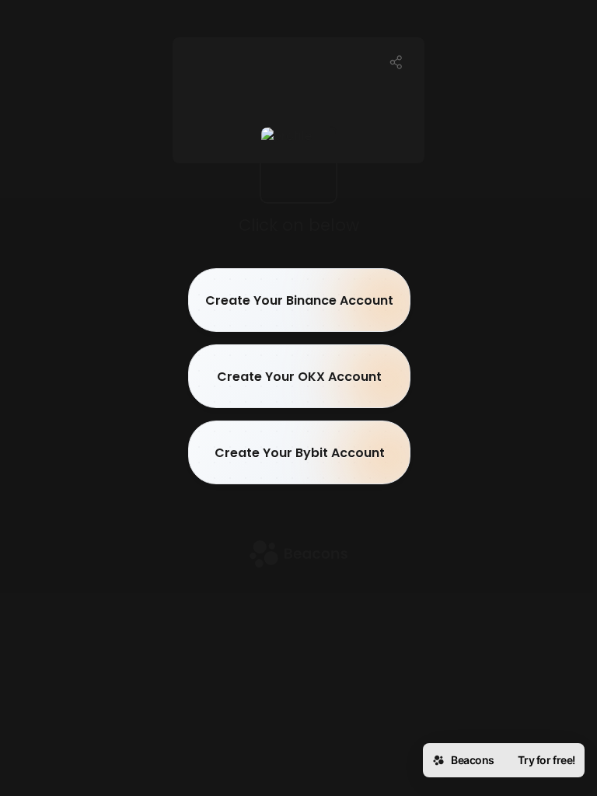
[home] (298, 555)
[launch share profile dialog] (396, 62)
